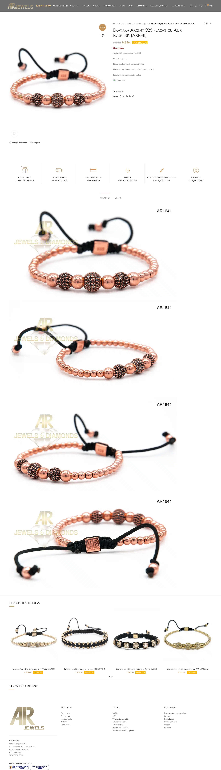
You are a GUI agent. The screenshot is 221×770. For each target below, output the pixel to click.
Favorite (167, 727)
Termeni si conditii (120, 719)
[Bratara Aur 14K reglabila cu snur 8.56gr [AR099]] (33, 638)
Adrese (167, 725)
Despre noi (65, 713)
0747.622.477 (14, 741)
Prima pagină (118, 23)
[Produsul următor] (210, 23)
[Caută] (196, 5)
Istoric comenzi (170, 722)
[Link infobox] (25, 173)
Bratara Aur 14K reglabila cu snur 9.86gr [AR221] (136, 669)
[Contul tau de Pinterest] (126, 96)
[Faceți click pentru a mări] (14, 134)
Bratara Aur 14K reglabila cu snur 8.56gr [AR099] (34, 669)
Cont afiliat (65, 725)
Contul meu (169, 719)
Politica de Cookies (120, 727)
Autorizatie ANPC (119, 722)
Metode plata (66, 719)
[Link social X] (123, 96)
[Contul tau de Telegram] (133, 96)
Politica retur (66, 716)
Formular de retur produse (175, 713)
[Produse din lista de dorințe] (201, 5)
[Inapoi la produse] (207, 23)
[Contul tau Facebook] (120, 96)
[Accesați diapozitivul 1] (109, 676)
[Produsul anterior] (204, 23)
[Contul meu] (191, 5)
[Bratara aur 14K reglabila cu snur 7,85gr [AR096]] (187, 638)
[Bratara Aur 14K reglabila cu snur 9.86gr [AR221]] (136, 638)
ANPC (114, 713)
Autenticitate (117, 725)
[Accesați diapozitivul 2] (111, 676)
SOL (114, 716)
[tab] (105, 197)
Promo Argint (142, 23)
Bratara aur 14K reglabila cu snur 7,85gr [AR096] (187, 669)
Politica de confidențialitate (123, 730)
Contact (167, 716)
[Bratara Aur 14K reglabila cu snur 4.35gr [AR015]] (85, 638)
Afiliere (64, 722)
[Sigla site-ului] (20, 6)
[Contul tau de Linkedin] (130, 96)
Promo (130, 23)
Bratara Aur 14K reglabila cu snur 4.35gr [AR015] (84, 669)
